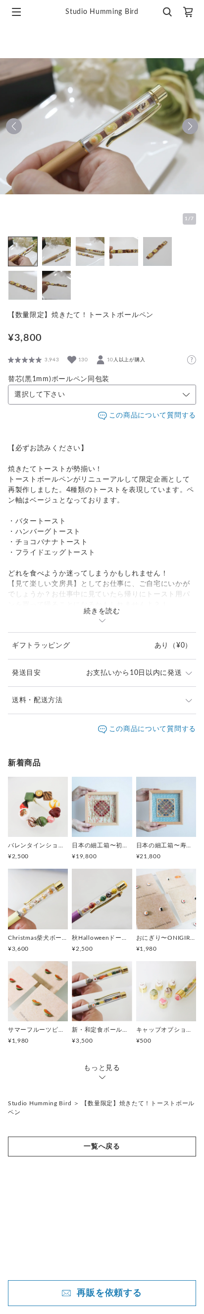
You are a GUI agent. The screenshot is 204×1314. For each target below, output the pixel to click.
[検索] (166, 11)
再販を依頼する (109, 1293)
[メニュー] (16, 12)
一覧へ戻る (102, 1146)
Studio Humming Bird (39, 1103)
